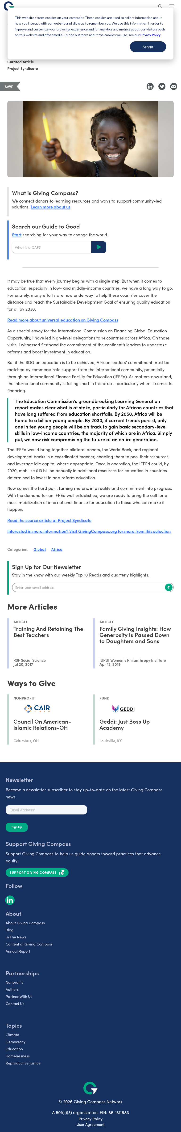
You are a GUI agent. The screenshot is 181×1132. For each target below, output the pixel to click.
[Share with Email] (173, 86)
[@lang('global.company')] (9, 6)
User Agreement (90, 1124)
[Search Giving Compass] (160, 6)
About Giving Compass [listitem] (25, 922)
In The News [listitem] (16, 936)
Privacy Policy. (150, 35)
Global (39, 549)
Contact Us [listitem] (15, 1003)
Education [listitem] (14, 1048)
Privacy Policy (91, 1118)
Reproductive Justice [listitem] (23, 1062)
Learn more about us (50, 207)
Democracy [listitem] (15, 1041)
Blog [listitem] (9, 929)
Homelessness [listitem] (18, 1055)
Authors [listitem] (12, 989)
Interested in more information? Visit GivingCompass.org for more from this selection (89, 531)
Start (16, 234)
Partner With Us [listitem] (19, 996)
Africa (56, 549)
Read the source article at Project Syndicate (49, 520)
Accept (148, 47)
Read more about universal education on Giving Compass (62, 320)
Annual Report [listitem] (18, 951)
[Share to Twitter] (161, 86)
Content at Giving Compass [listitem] (29, 943)
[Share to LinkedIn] (150, 86)
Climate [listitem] (12, 1034)
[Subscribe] (169, 587)
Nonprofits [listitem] (14, 982)
